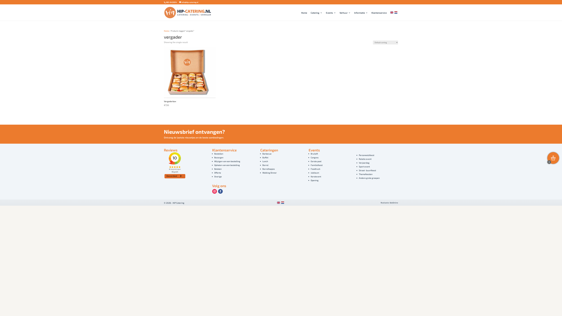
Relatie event (365, 159)
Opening (314, 180)
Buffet (265, 157)
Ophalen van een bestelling (227, 165)
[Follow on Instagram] (214, 191)
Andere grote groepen (369, 178)
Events (329, 13)
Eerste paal (316, 161)
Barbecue (266, 153)
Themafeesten (365, 174)
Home (304, 13)
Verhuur (344, 13)
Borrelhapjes (268, 169)
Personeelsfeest (366, 155)
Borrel (265, 165)
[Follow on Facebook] (220, 191)
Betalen (218, 169)
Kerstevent (316, 176)
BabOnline (394, 203)
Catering (315, 13)
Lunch (265, 161)
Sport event (364, 166)
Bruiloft (314, 153)
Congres (314, 157)
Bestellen (218, 153)
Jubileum (315, 172)
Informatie (359, 13)
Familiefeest (317, 165)
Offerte (217, 172)
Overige (218, 176)
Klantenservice (379, 13)
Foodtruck (315, 169)
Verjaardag (364, 163)
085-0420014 (171, 2)
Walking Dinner (269, 172)
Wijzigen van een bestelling (227, 161)
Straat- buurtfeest (367, 170)
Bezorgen (218, 157)
